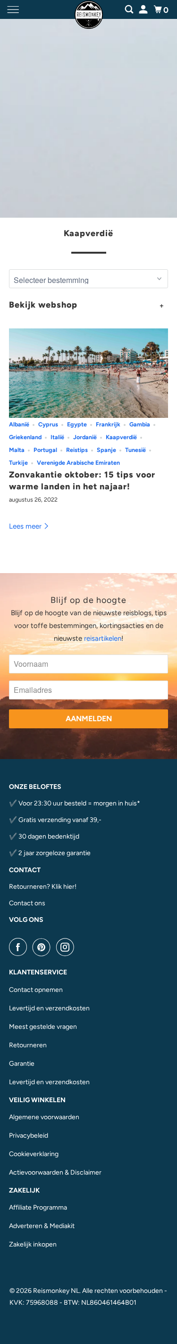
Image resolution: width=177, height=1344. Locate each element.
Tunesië (135, 449)
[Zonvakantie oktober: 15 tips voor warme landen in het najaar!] (88, 373)
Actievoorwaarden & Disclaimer (55, 1172)
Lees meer (26, 526)
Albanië (19, 424)
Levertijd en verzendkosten (49, 1008)
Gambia (139, 424)
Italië (57, 437)
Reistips (77, 449)
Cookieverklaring (34, 1154)
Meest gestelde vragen (43, 1027)
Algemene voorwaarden (44, 1117)
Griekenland (25, 437)
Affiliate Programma (38, 1207)
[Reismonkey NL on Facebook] (20, 947)
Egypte (77, 424)
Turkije (18, 462)
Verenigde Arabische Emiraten (78, 462)
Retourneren (28, 1045)
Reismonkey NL (56, 1291)
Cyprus (48, 424)
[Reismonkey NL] (89, 10)
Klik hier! (63, 887)
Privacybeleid (28, 1136)
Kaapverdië (88, 233)
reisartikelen (102, 638)
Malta (17, 449)
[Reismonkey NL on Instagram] (67, 947)
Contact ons (27, 903)
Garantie (21, 1064)
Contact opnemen (36, 990)
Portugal (45, 449)
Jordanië (85, 437)
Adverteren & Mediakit (42, 1226)
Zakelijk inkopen (33, 1244)
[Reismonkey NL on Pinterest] (43, 947)
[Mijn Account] (144, 8)
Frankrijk (108, 424)
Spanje (106, 449)
